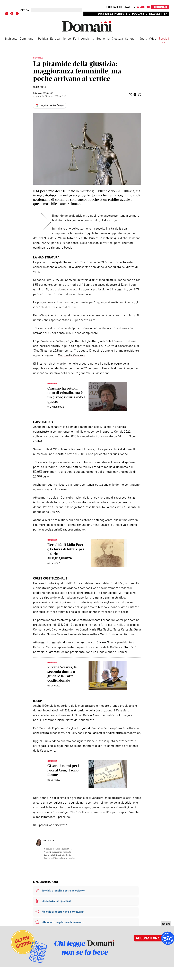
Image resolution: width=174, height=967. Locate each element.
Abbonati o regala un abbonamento (63, 922)
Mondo (66, 38)
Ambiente (87, 38)
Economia (103, 38)
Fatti (76, 38)
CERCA (24, 10)
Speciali (164, 38)
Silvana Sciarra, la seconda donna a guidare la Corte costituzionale (62, 674)
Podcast (138, 13)
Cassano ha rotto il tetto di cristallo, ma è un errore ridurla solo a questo (66, 395)
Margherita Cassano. (71, 355)
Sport (143, 38)
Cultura (130, 38)
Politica (43, 38)
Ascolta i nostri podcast (56, 901)
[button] (130, 94)
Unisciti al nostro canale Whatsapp (63, 911)
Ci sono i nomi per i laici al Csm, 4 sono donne (63, 770)
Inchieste (11, 38)
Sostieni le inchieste (112, 13)
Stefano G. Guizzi (55, 407)
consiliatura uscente (123, 507)
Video (152, 38)
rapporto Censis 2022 (116, 431)
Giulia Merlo (39, 87)
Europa (55, 38)
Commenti (26, 38)
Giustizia (117, 38)
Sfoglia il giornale (118, 7)
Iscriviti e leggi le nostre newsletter (63, 890)
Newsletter (158, 13)
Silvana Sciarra (107, 642)
